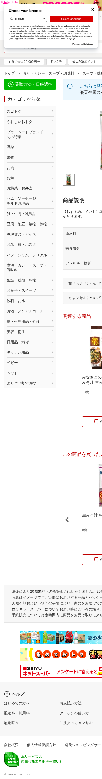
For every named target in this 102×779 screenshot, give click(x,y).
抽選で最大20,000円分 (24, 62)
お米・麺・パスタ (21, 244)
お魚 (10, 178)
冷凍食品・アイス (21, 234)
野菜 (10, 147)
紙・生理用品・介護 (23, 321)
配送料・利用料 (17, 713)
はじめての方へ (17, 703)
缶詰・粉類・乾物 (21, 280)
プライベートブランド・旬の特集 (27, 134)
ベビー (12, 363)
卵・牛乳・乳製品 (21, 214)
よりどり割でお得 (21, 383)
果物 (10, 157)
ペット (12, 373)
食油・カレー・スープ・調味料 (48, 73)
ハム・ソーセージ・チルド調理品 (23, 200)
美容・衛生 (16, 332)
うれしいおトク (19, 122)
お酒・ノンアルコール (25, 311)
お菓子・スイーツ (21, 290)
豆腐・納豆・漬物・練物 (27, 224)
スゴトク (14, 111)
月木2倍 (56, 62)
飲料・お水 (16, 301)
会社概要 (11, 745)
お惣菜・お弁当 (19, 188)
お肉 (10, 168)
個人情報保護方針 (41, 745)
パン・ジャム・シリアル (27, 255)
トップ (9, 73)
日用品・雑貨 (18, 342)
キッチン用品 (18, 352)
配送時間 (11, 723)
